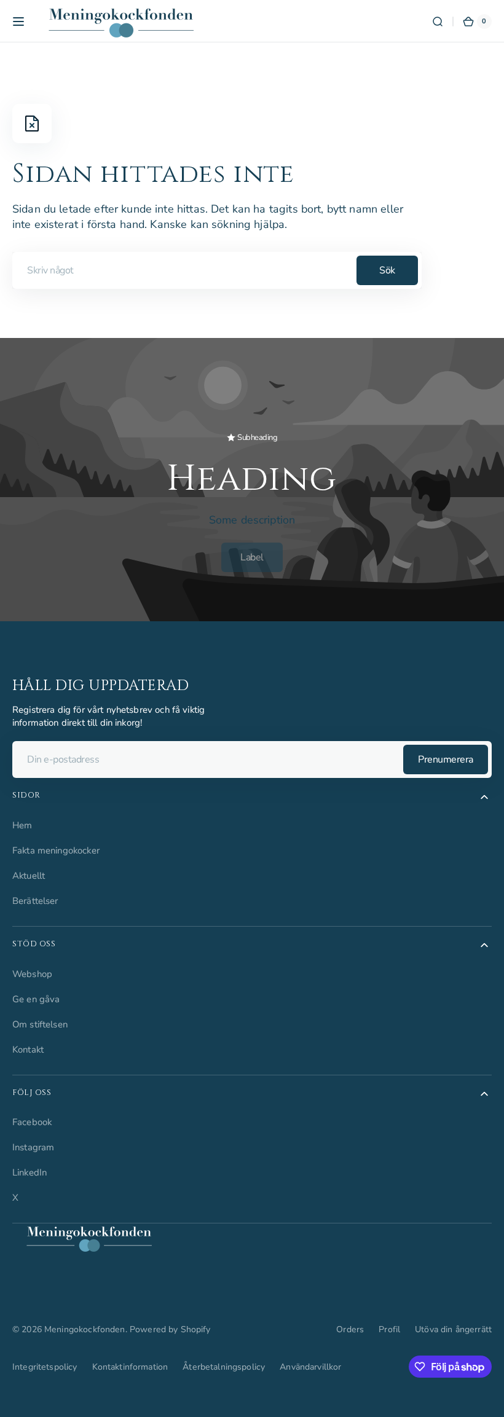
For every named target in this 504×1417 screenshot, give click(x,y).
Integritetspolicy (44, 1367)
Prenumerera (445, 759)
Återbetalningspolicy (224, 1367)
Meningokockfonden (84, 1329)
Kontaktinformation (130, 1367)
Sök (387, 270)
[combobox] (217, 270)
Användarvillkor (310, 1367)
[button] (18, 21)
